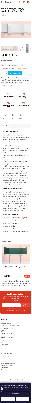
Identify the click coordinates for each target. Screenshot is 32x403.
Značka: (3, 15)
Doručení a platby (5, 357)
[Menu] (28, 2)
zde (22, 389)
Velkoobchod (4, 368)
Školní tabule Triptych (19, 218)
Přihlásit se (25, 305)
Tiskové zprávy (5, 370)
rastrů (8, 142)
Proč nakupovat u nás (6, 365)
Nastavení (15, 393)
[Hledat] (19, 2)
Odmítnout (8, 399)
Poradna (3, 347)
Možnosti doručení (22, 68)
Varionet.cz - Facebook (9, 328)
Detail (27, 276)
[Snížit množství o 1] (7, 74)
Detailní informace (5, 86)
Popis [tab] (3, 126)
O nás (2, 342)
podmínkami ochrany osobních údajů (16, 310)
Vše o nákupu (4, 345)
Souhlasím (22, 399)
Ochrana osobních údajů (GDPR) (9, 363)
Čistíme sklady (12, 380)
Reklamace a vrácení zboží (7, 361)
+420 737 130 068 (7, 333)
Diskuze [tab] (8, 126)
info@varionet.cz (7, 323)
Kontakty (3, 340)
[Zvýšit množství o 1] (7, 72)
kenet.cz (5, 331)
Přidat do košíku (16, 73)
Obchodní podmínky (6, 359)
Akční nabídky (20, 380)
